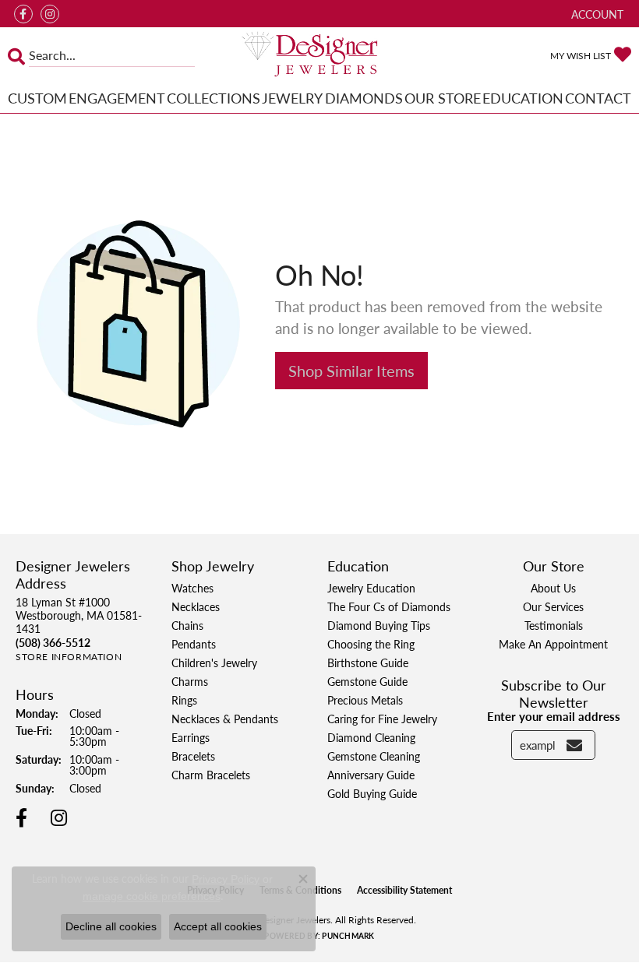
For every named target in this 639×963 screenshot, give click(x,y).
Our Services (553, 606)
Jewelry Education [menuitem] (371, 588)
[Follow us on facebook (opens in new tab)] (23, 14)
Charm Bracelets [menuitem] (210, 774)
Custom (37, 97)
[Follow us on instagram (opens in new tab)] (50, 14)
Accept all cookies (218, 926)
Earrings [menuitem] (190, 737)
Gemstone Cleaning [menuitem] (373, 756)
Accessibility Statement (404, 890)
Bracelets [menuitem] (193, 756)
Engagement (117, 97)
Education (522, 97)
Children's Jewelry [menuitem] (214, 662)
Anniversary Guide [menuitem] (371, 774)
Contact (598, 97)
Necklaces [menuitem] (195, 606)
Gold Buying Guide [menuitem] (372, 793)
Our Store (442, 97)
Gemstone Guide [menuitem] (367, 681)
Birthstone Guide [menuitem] (367, 662)
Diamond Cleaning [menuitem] (371, 737)
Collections (213, 97)
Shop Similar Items (351, 370)
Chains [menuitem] (187, 625)
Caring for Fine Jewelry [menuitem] (382, 718)
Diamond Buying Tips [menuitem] (378, 625)
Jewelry (292, 97)
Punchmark (348, 935)
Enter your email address (553, 716)
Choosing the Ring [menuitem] (371, 644)
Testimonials (553, 625)
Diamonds (364, 97)
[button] (595, 13)
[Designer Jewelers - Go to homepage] (319, 55)
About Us (553, 588)
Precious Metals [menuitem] (365, 700)
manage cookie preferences (152, 896)
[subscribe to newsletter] (574, 745)
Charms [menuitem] (189, 681)
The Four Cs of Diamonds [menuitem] (388, 606)
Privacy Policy (225, 879)
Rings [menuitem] (184, 700)
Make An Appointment (553, 644)
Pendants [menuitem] (193, 644)
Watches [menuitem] (192, 588)
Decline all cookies (111, 926)
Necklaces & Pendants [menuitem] (224, 718)
